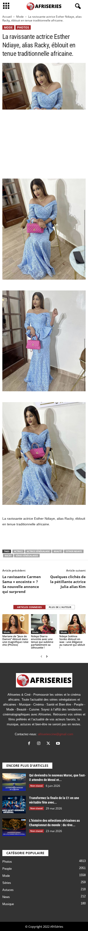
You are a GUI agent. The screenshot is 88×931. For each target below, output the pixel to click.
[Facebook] (30, 744)
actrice (18, 551)
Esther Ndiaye (74, 551)
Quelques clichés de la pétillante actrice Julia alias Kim (68, 581)
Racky (8, 555)
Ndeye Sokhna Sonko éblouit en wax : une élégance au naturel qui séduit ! (72, 641)
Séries (6, 883)
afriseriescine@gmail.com (55, 734)
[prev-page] (41, 656)
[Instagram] (40, 744)
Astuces (8, 890)
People (7, 868)
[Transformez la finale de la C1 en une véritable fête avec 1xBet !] (14, 804)
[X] (49, 744)
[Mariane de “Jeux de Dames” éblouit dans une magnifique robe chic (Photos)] (15, 624)
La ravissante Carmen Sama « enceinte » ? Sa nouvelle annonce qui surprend (21, 584)
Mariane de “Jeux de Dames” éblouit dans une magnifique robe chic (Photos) (15, 640)
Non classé (36, 785)
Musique (8, 904)
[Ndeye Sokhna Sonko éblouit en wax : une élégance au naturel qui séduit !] (72, 624)
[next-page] (47, 656)
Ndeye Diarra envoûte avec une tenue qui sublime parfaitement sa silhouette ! (42, 641)
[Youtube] (58, 744)
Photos (23, 27)
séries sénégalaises (27, 555)
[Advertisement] (44, 143)
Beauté (58, 551)
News (6, 897)
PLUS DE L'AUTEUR (60, 607)
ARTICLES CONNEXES (29, 607)
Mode (20, 17)
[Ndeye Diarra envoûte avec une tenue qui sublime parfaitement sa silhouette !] (44, 624)
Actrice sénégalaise (38, 551)
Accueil (7, 17)
